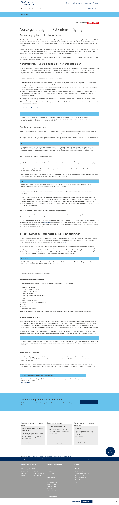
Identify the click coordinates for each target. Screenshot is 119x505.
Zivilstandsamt (47, 222)
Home (28, 456)
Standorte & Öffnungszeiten (74, 3)
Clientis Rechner (79, 480)
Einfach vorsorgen (49, 456)
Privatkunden (34, 456)
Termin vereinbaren (89, 402)
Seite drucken (94, 459)
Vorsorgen (24, 15)
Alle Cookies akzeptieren (86, 501)
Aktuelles (77, 469)
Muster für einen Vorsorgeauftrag (31, 107)
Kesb (85, 220)
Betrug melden (79, 471)
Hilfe (76, 482)
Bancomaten (88, 3)
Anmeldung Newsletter (81, 477)
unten (64, 242)
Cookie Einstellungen (76, 501)
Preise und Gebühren (80, 475)
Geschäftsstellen (53, 496)
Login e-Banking (91, 8)
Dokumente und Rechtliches (82, 473)
